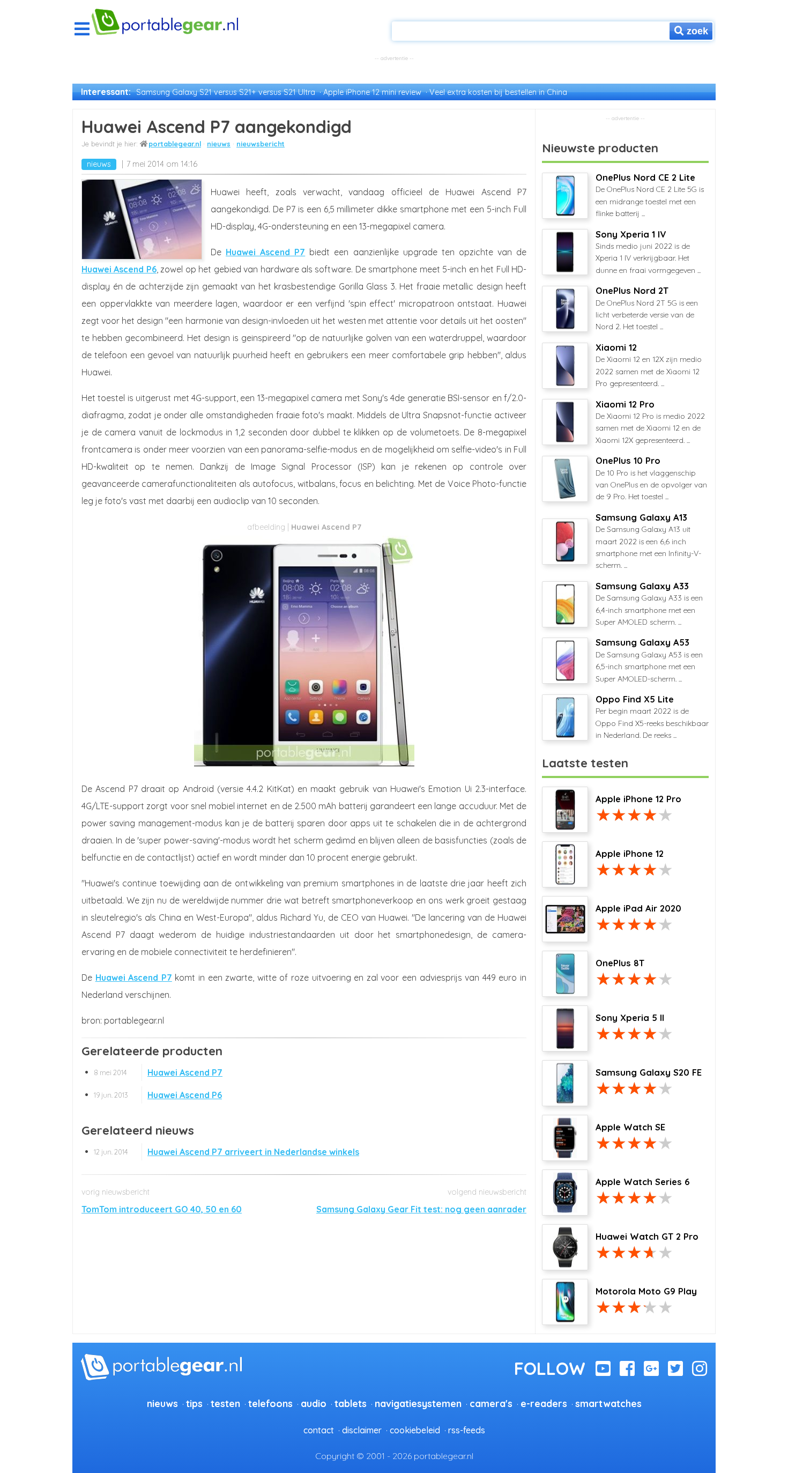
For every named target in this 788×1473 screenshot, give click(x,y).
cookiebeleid (415, 1430)
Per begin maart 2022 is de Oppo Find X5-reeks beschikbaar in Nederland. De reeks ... (652, 717)
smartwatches (608, 1403)
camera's (491, 1403)
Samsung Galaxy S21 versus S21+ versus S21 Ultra (225, 92)
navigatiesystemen (418, 1403)
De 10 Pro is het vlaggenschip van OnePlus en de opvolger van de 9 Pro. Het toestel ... (651, 478)
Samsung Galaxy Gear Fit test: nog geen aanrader (421, 1209)
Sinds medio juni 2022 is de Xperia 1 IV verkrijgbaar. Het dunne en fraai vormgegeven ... (648, 252)
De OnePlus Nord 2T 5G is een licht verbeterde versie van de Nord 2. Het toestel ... (647, 308)
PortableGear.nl (174, 143)
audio (313, 1403)
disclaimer (362, 1430)
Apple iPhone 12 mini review (372, 92)
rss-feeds (466, 1430)
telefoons (270, 1403)
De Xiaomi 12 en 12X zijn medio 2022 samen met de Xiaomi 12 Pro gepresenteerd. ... (649, 365)
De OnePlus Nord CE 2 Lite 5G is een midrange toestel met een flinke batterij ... (650, 195)
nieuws (219, 143)
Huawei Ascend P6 (119, 269)
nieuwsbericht (260, 143)
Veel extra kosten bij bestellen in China (498, 92)
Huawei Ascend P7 (265, 252)
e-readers (544, 1403)
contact (318, 1430)
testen (225, 1403)
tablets (350, 1403)
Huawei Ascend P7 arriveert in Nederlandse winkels (226, 1151)
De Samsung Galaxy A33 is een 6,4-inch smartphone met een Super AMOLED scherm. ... (649, 604)
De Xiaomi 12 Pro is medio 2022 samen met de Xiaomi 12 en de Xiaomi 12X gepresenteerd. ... (650, 422)
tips (194, 1403)
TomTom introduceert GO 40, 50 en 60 (161, 1209)
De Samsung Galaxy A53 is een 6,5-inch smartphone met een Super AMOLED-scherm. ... (649, 660)
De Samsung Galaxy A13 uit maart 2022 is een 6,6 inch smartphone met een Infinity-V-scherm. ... (648, 541)
